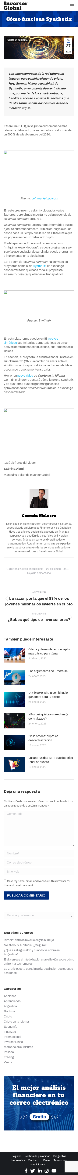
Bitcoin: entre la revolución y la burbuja (29, 940)
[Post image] (14, 655)
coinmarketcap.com (44, 198)
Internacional (12, 1036)
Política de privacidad (37, 1156)
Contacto (34, 1160)
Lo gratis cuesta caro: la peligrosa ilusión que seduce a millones (38, 970)
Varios (8, 1062)
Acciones (10, 996)
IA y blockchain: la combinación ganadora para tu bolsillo (48, 694)
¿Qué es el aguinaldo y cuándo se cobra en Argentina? (32, 952)
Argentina (10, 1006)
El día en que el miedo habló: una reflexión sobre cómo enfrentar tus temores (39, 961)
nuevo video (25, 375)
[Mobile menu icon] (71, 5)
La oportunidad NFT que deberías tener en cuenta (50, 760)
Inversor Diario (13, 1042)
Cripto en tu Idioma (17, 40)
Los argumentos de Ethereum (48, 671)
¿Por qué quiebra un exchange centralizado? (48, 716)
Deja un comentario (39, 573)
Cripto (8, 1016)
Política (9, 1052)
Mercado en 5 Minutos (18, 1047)
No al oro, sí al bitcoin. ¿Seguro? (25, 945)
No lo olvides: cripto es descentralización (43, 738)
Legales (17, 1156)
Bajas (46, 1160)
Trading (9, 1057)
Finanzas (10, 1031)
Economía (10, 1026)
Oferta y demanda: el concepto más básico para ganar (49, 651)
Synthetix (39, 266)
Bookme (9, 1011)
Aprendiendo (12, 1001)
